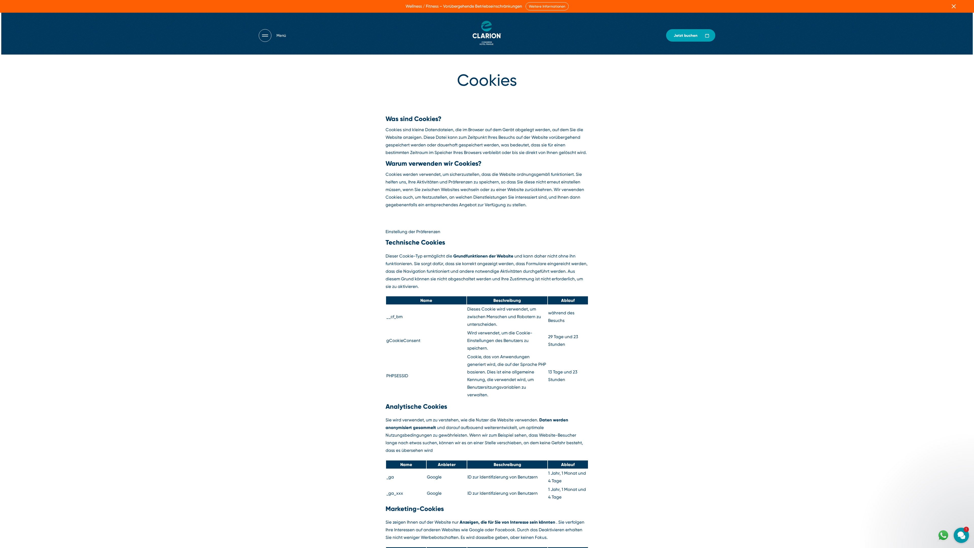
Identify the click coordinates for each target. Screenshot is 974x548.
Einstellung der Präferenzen (413, 231)
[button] (931, 487)
